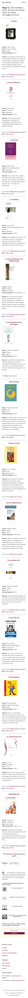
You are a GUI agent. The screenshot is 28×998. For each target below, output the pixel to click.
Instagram (5, 950)
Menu (24, 2)
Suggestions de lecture (17, 980)
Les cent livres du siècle (17, 906)
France (14, 376)
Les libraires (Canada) (18, 74)
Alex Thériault (6, 2)
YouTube (4, 947)
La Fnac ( (9, 376)
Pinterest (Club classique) (9, 953)
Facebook (5, 955)
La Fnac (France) (9, 76)
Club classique (6, 965)
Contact (4, 968)
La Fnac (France (17, 554)
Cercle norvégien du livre (17, 888)
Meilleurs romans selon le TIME (17, 897)
